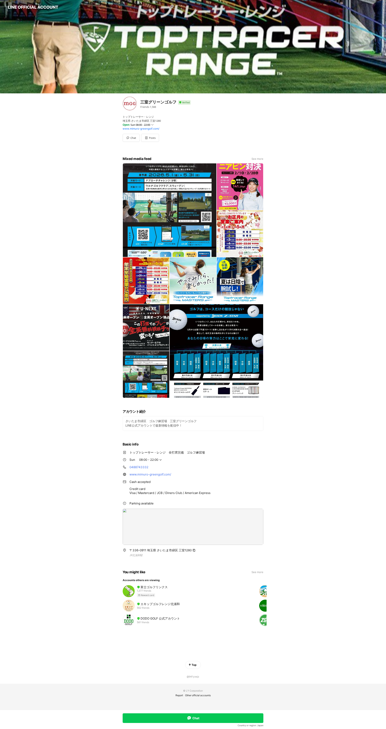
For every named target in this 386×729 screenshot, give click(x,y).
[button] (150, 138)
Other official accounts (198, 695)
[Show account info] (184, 102)
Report (179, 695)
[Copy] (194, 550)
